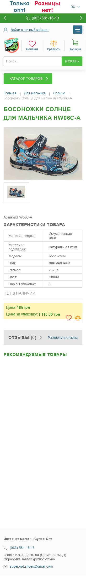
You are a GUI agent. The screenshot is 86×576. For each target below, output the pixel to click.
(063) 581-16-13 (22, 548)
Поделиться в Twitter (18, 208)
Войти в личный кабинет (30, 30)
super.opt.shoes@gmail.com (31, 566)
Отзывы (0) (22, 337)
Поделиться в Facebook (8, 208)
